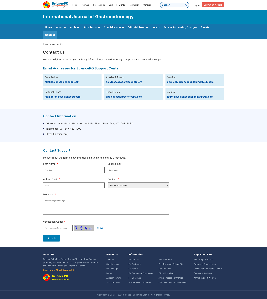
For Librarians (134, 278)
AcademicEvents (114, 278)
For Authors (133, 259)
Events (122, 5)
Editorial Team (137, 27)
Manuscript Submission (204, 259)
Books (111, 5)
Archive (74, 27)
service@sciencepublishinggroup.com (190, 82)
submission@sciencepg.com (62, 82)
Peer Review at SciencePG (171, 264)
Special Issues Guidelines (139, 282)
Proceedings (99, 5)
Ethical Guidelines (166, 273)
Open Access (165, 269)
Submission (90, 27)
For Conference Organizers (140, 273)
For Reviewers (134, 264)
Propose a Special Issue (205, 264)
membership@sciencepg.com (62, 96)
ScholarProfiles (113, 282)
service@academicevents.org (124, 82)
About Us (48, 254)
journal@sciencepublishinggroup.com (190, 96)
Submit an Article (213, 4)
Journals (85, 5)
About (60, 27)
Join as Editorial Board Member (208, 269)
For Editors (133, 269)
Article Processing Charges (180, 27)
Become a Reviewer (203, 273)
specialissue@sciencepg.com (124, 96)
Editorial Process (166, 259)
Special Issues (113, 27)
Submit (51, 238)
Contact (147, 5)
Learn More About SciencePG (59, 270)
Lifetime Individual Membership (173, 282)
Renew (99, 228)
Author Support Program (205, 278)
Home (74, 5)
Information (134, 5)
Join (155, 27)
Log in (196, 5)
